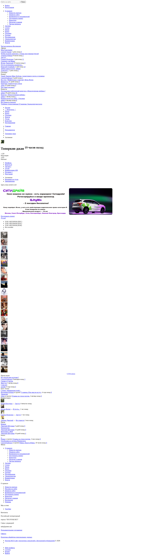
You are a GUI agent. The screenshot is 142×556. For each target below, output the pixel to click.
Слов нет (4, 385)
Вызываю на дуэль (11, 179)
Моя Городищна (6, 50)
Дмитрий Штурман (8, 426)
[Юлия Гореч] (4, 372)
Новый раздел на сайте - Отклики (13, 98)
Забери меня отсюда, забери (10, 69)
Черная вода (5, 428)
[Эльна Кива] (4, 273)
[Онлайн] (2, 402)
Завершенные (10, 181)
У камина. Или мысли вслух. (31, 392)
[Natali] (4, 365)
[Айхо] (4, 315)
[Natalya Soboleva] (4, 238)
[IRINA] (4, 336)
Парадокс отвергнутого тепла (11, 83)
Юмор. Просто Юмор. (27, 443)
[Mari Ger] (4, 266)
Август (3, 57)
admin (3, 93)
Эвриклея (4, 394)
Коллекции (17, 46)
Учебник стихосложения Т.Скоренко (14, 104)
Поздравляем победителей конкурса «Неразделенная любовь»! (23, 91)
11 (23, 59)
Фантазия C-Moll (7, 431)
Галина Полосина (7, 59)
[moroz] (4, 343)
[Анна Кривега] (4, 280)
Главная (8, 126)
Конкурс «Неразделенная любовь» (13, 95)
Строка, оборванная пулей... (11, 390)
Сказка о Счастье (7, 381)
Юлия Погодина (6, 403)
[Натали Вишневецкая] (4, 308)
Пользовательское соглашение (11, 530)
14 (24, 67)
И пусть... (16, 409)
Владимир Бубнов (7, 392)
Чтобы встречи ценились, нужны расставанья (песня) (20, 54)
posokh (3, 387)
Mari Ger (4, 383)
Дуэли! (3, 218)
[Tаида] (4, 259)
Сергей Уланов (6, 52)
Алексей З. (5, 70)
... (1, 437)
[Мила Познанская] (4, 322)
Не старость (20, 420)
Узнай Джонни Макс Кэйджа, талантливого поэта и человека (22, 76)
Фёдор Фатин (5, 409)
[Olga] (4, 329)
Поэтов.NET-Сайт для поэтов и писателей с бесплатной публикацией (30, 541)
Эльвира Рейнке (6, 55)
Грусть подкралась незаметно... (12, 65)
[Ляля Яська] (4, 252)
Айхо (3, 85)
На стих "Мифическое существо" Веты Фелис (17, 80)
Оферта (3, 534)
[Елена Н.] (4, 301)
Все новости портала (8, 102)
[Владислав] (4, 358)
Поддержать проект (8, 216)
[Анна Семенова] (4, 245)
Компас (3, 424)
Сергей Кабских (6, 78)
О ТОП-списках (71, 373)
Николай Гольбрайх (8, 67)
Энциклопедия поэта (34, 104)
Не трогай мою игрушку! (10, 377)
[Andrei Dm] (4, 287)
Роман (3, 439)
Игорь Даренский (7, 63)
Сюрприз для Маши (8, 61)
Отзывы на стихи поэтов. (21, 396)
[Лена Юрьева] (4, 294)
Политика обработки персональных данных (16, 537)
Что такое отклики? (8, 87)
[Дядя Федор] (4, 351)
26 (16, 93)
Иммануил (4, 82)
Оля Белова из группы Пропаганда (13, 441)
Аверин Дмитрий (7, 420)
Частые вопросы (7, 46)
